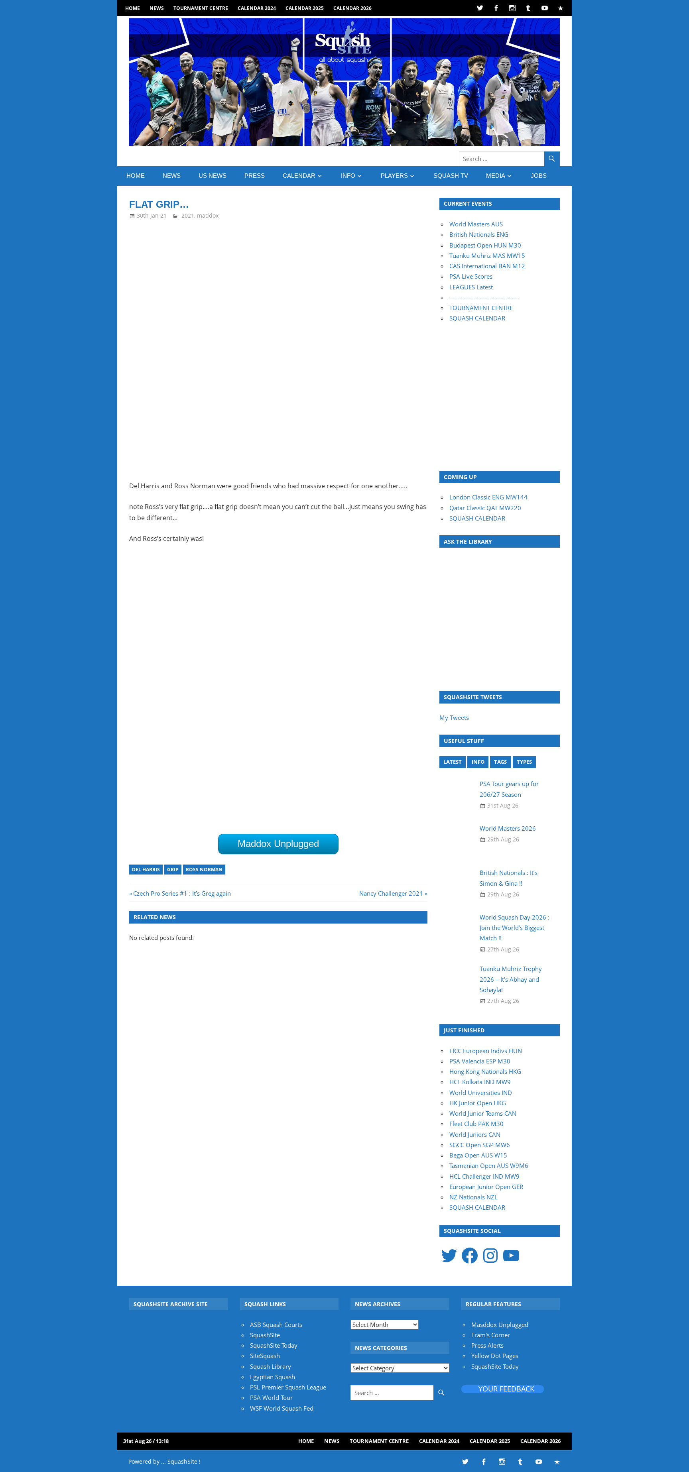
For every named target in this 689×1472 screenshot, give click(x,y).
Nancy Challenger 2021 (391, 893)
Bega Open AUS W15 (478, 1155)
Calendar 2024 (257, 8)
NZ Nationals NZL (473, 1197)
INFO (348, 175)
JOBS (539, 175)
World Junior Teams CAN (482, 1113)
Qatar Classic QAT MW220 (485, 508)
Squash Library (270, 1366)
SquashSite (265, 1335)
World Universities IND (480, 1093)
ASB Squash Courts (276, 1325)
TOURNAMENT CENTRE (481, 308)
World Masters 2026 (508, 828)
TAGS (500, 761)
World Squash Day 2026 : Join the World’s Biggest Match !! (514, 927)
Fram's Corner (490, 1335)
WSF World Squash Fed (281, 1408)
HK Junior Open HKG (477, 1103)
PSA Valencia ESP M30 (479, 1061)
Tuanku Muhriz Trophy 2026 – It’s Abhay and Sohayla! (511, 979)
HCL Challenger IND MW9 (484, 1176)
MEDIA (495, 175)
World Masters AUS (476, 224)
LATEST (452, 761)
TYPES (524, 761)
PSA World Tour (271, 1397)
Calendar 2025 (304, 8)
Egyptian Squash (272, 1377)
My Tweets (454, 717)
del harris (146, 869)
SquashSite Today (273, 1345)
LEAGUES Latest (471, 287)
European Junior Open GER (486, 1187)
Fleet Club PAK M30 (476, 1124)
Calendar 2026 (352, 8)
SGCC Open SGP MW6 (479, 1145)
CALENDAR (299, 175)
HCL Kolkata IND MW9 (480, 1082)
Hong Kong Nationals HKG (485, 1071)
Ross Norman (204, 869)
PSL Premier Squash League (288, 1387)
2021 (187, 215)
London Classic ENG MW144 (488, 497)
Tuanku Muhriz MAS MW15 (487, 255)
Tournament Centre (200, 8)
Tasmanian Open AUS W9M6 (488, 1165)
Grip (173, 869)
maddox (208, 215)
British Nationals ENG (478, 234)
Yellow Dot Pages (494, 1356)
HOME (132, 8)
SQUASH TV (450, 175)
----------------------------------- (484, 297)
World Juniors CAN (474, 1134)
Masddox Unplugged (499, 1325)
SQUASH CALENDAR (477, 318)
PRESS (254, 175)
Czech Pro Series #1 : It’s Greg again (182, 893)
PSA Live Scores (470, 276)
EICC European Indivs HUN (485, 1051)
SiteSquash (265, 1356)
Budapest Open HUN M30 (485, 245)
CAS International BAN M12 (487, 266)
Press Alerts (487, 1345)
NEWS (157, 8)
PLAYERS (394, 175)
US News (212, 175)
